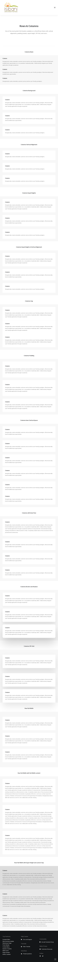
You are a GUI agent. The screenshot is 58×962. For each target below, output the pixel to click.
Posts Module (6, 945)
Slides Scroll (5, 950)
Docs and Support (27, 939)
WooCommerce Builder (8, 941)
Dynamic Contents (7, 948)
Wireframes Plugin (7, 943)
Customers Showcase (47, 949)
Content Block (6, 947)
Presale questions (27, 953)
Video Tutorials (26, 946)
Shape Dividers (6, 952)
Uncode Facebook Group (47, 942)
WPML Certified (6, 954)
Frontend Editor (6, 939)
